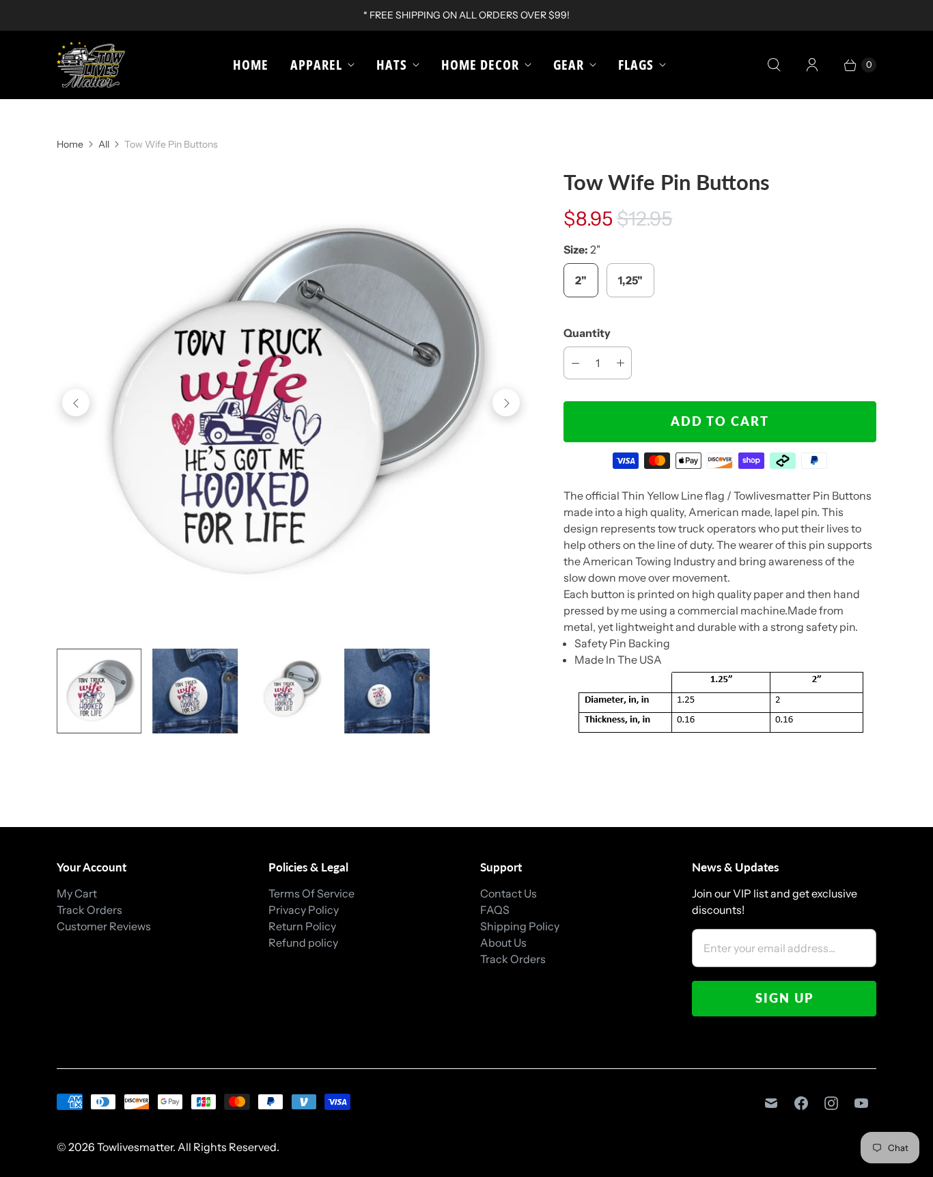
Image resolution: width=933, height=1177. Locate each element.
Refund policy (303, 942)
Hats (391, 64)
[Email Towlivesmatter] (771, 1103)
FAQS (495, 910)
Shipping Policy (519, 926)
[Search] (774, 65)
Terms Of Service (311, 893)
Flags (636, 64)
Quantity (587, 333)
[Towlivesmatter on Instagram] (831, 1103)
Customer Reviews (104, 926)
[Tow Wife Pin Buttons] (291, 402)
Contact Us (508, 893)
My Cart (77, 893)
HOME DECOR (480, 64)
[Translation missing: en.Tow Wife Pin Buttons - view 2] (194, 691)
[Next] (506, 402)
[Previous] (75, 402)
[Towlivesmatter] (91, 64)
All (103, 144)
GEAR (568, 64)
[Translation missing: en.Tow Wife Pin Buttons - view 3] (291, 691)
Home (250, 64)
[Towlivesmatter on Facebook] (801, 1103)
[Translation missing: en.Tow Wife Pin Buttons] (99, 691)
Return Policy (302, 926)
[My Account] (812, 65)
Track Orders (89, 910)
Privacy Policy (303, 910)
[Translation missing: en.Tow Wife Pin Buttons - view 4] (386, 691)
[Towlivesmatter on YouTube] (861, 1103)
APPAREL (316, 64)
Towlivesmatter (135, 1147)
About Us (503, 942)
